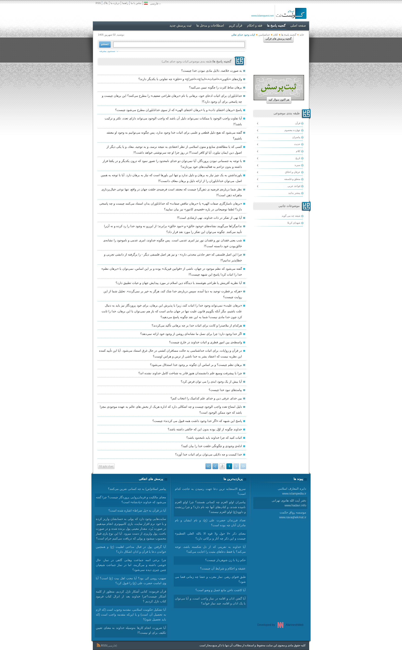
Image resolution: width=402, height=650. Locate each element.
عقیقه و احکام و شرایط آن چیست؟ (223, 568)
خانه (302, 34)
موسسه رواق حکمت (292, 515)
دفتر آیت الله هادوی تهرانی (289, 503)
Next (215, 466)
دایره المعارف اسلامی (292, 491)
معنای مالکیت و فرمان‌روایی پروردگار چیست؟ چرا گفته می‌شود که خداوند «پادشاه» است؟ (131, 499)
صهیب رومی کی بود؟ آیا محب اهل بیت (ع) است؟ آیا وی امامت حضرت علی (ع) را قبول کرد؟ (131, 580)
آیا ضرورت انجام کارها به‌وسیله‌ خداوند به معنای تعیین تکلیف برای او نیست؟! (131, 630)
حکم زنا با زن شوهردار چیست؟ (225, 560)
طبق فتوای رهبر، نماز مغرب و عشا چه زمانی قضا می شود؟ (210, 579)
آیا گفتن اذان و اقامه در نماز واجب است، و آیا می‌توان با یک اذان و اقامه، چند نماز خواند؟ (210, 601)
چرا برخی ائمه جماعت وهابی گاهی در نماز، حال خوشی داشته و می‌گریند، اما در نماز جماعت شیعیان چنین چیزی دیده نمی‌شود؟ (131, 565)
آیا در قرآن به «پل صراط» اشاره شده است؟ (137, 510)
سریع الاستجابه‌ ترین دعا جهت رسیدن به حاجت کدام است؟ (210, 491)
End (208, 466)
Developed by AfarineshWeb (280, 624)
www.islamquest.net (262, 15)
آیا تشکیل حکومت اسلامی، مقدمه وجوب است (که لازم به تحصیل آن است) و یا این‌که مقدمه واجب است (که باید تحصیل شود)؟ (131, 614)
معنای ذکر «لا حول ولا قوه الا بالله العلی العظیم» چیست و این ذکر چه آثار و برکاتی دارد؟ (210, 536)
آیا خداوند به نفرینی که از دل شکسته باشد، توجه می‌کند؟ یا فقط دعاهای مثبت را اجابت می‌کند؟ (210, 549)
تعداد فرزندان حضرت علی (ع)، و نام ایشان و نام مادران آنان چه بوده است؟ (210, 523)
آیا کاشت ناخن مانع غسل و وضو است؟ (220, 590)
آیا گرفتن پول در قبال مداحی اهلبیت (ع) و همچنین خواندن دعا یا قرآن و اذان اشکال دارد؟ (131, 549)
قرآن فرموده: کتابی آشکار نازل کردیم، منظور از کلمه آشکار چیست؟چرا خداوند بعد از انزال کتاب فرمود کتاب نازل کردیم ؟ (131, 596)
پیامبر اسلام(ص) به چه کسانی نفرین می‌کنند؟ (137, 489)
